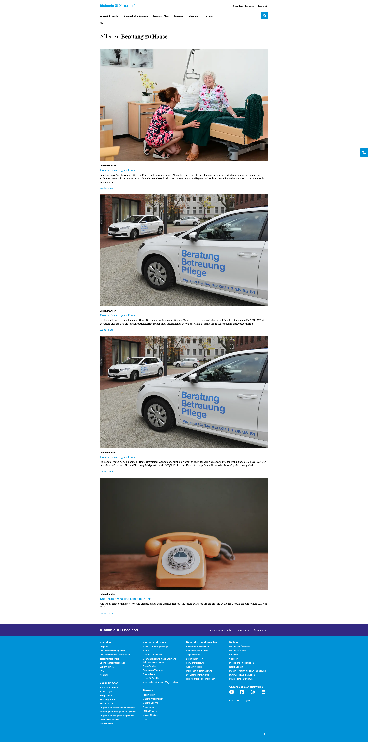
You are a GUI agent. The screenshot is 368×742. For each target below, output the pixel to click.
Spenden (238, 6)
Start (102, 23)
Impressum (242, 630)
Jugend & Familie (109, 15)
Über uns (194, 15)
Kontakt (262, 6)
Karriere (208, 15)
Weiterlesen (107, 188)
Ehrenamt (250, 6)
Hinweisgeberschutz (219, 630)
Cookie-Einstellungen (239, 700)
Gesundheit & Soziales (136, 15)
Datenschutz (260, 630)
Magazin (178, 15)
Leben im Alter (161, 15)
